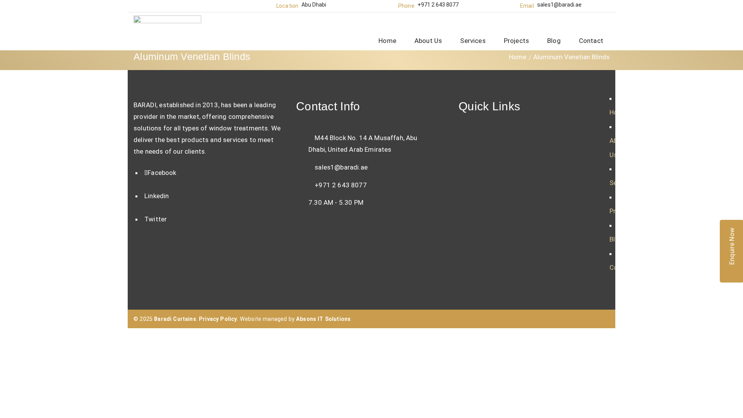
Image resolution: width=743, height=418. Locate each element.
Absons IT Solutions (323, 319)
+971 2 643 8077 (438, 5)
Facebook (161, 172)
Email (527, 6)
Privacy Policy (218, 319)
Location (287, 6)
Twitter (155, 219)
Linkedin (156, 196)
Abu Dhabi (313, 5)
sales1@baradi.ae (559, 5)
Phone (406, 6)
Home (517, 57)
